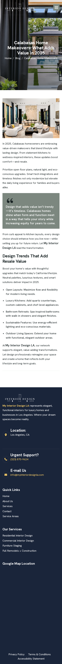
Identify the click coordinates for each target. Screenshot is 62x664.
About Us (7, 501)
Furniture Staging (12, 545)
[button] (56, 7)
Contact (6, 511)
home (8, 58)
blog (18, 58)
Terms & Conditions (39, 654)
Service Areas (10, 516)
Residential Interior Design (17, 535)
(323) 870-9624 (19, 459)
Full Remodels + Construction (19, 550)
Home (5, 496)
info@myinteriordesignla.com (27, 475)
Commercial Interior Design (18, 540)
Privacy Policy (16, 654)
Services (7, 506)
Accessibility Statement (31, 658)
